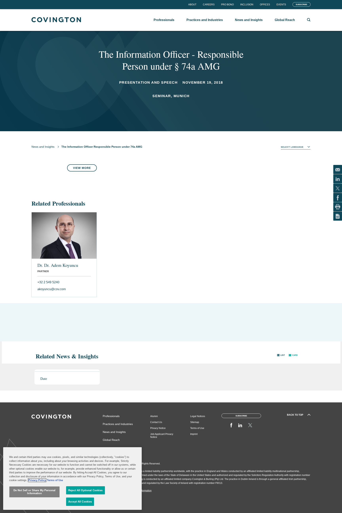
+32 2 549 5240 (48, 282)
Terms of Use (197, 428)
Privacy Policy (37, 480)
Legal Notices (197, 416)
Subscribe (301, 4)
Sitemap (194, 422)
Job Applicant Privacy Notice (161, 435)
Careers (209, 4)
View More (82, 167)
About (192, 4)
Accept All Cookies (80, 501)
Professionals (111, 416)
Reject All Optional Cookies (85, 490)
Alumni (154, 416)
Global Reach (111, 439)
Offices (265, 4)
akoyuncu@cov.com (51, 289)
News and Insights (42, 146)
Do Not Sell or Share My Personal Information (34, 492)
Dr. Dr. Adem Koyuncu (57, 265)
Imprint (194, 434)
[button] (281, 355)
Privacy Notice (158, 428)
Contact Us (156, 422)
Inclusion (246, 4)
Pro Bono (227, 4)
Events (281, 4)
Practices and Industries (118, 424)
